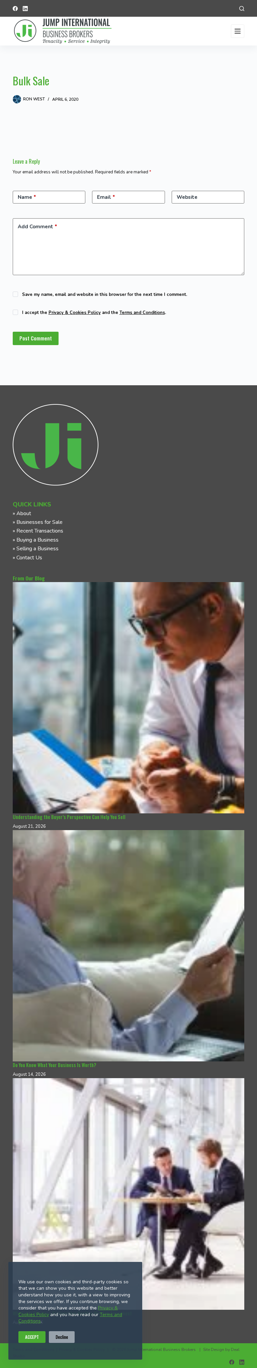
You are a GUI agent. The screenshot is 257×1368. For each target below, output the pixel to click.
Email (106, 197)
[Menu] (237, 31)
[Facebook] (15, 8)
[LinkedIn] (25, 8)
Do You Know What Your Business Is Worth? (54, 1064)
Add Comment (37, 226)
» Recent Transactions (38, 531)
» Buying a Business (36, 540)
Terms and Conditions (142, 313)
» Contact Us (27, 557)
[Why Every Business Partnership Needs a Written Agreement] (128, 1193)
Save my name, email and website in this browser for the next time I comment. (104, 295)
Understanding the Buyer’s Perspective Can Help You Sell (69, 816)
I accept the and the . (94, 313)
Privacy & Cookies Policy (75, 313)
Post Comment (35, 338)
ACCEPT (32, 1337)
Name (27, 197)
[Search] (241, 8)
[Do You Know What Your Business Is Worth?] (128, 945)
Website (187, 197)
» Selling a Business (36, 548)
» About (22, 513)
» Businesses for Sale (38, 522)
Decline (62, 1337)
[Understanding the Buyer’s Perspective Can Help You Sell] (128, 697)
